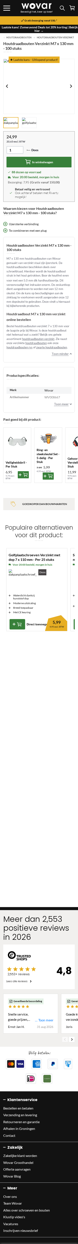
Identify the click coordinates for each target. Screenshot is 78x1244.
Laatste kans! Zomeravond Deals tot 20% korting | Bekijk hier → (40, 28)
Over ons (10, 1196)
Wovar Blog (12, 1176)
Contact (9, 1135)
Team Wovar (12, 1203)
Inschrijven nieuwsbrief (20, 1230)
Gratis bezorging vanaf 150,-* (40, 20)
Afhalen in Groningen (19, 1128)
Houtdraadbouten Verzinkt (55, 37)
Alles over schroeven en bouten (26, 1210)
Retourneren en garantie (21, 1122)
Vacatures (10, 1224)
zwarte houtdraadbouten (51, 347)
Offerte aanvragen (17, 1169)
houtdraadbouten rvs (19, 347)
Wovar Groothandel (18, 1162)
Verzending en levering (20, 1115)
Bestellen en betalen (18, 1108)
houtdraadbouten (36, 343)
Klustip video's (14, 1217)
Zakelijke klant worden (20, 1155)
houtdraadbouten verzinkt (38, 339)
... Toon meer (44, 1020)
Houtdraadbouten (18, 37)
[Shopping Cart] (72, 7)
